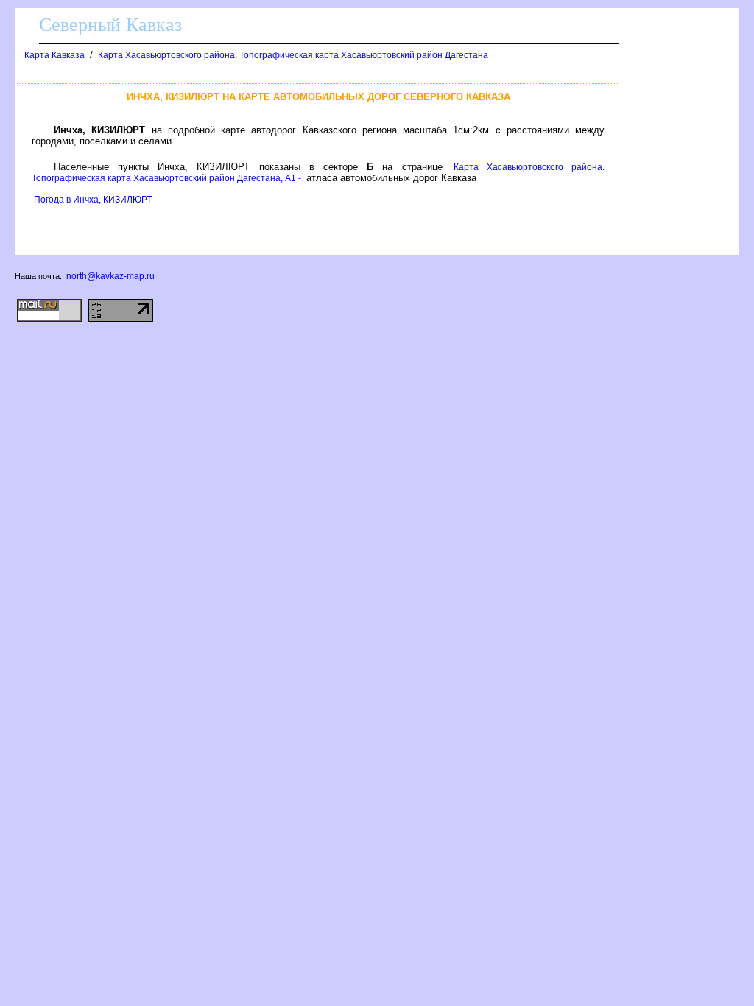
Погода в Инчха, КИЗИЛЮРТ (93, 199)
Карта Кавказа (54, 55)
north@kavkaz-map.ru (110, 276)
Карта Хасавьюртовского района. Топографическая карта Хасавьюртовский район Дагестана (293, 55)
